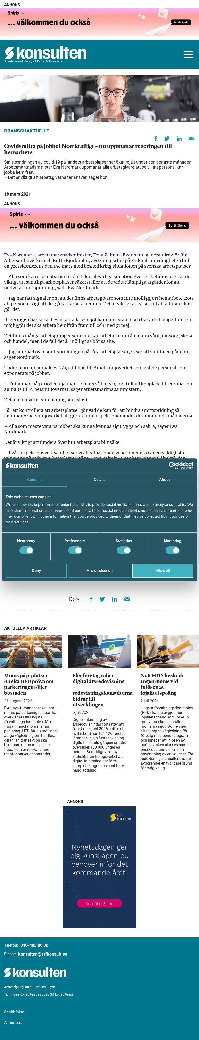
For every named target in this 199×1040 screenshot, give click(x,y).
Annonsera (13, 1022)
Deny (36, 571)
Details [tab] (100, 480)
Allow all (163, 571)
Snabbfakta (14, 1012)
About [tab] (164, 480)
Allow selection (100, 571)
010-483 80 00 (34, 945)
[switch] (75, 550)
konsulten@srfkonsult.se (42, 954)
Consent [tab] (34, 480)
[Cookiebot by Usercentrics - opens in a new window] (172, 465)
